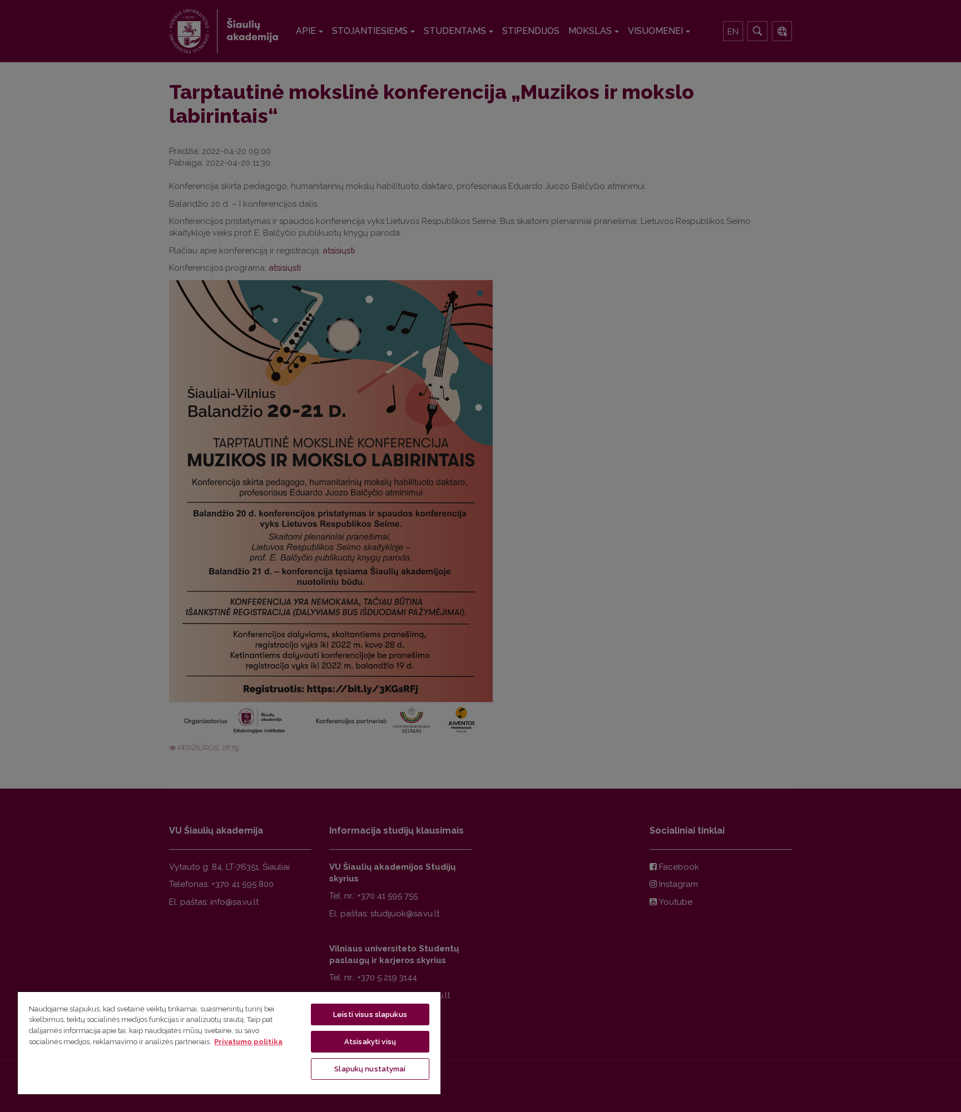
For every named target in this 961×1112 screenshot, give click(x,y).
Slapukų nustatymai (369, 1069)
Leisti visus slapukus (370, 1014)
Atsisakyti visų (370, 1042)
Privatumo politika (248, 1042)
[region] (229, 1042)
